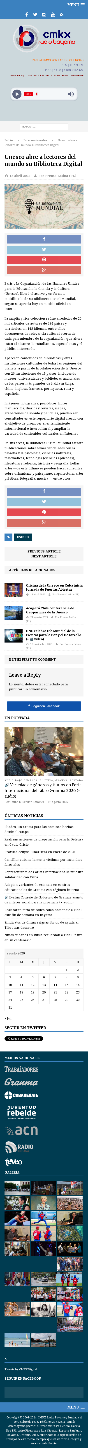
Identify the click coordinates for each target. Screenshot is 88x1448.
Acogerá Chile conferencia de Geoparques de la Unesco (50, 610)
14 (55, 985)
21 (55, 992)
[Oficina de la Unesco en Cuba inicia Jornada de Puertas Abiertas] (14, 594)
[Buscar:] (44, 126)
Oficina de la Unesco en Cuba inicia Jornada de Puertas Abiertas (54, 587)
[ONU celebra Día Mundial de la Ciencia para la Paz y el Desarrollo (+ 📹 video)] (14, 640)
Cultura (46, 780)
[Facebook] (26, 14)
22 (66, 992)
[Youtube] (53, 14)
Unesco (23, 537)
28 (55, 1000)
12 (33, 985)
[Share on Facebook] (44, 239)
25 (21, 1000)
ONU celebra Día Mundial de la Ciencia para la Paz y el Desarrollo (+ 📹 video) (53, 635)
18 (21, 992)
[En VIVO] (62, 14)
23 (78, 992)
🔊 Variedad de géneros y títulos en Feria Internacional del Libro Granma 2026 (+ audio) (43, 790)
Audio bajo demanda (21, 780)
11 (21, 985)
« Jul (8, 1018)
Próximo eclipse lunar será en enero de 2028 (40, 852)
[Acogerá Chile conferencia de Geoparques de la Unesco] (14, 617)
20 (44, 992)
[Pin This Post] (44, 260)
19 (33, 992)
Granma (61, 780)
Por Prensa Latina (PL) (57, 176)
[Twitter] (35, 14)
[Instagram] (44, 14)
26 (33, 1000)
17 (10, 992)
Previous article (44, 551)
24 (10, 1000)
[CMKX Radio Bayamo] (44, 38)
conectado (52, 684)
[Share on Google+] (44, 270)
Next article (44, 556)
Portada (76, 780)
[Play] (17, 94)
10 (10, 985)
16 (78, 985)
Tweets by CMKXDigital (21, 1369)
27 (44, 1000)
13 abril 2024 (20, 176)
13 (44, 985)
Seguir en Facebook (44, 706)
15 (66, 985)
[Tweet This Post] (44, 250)
